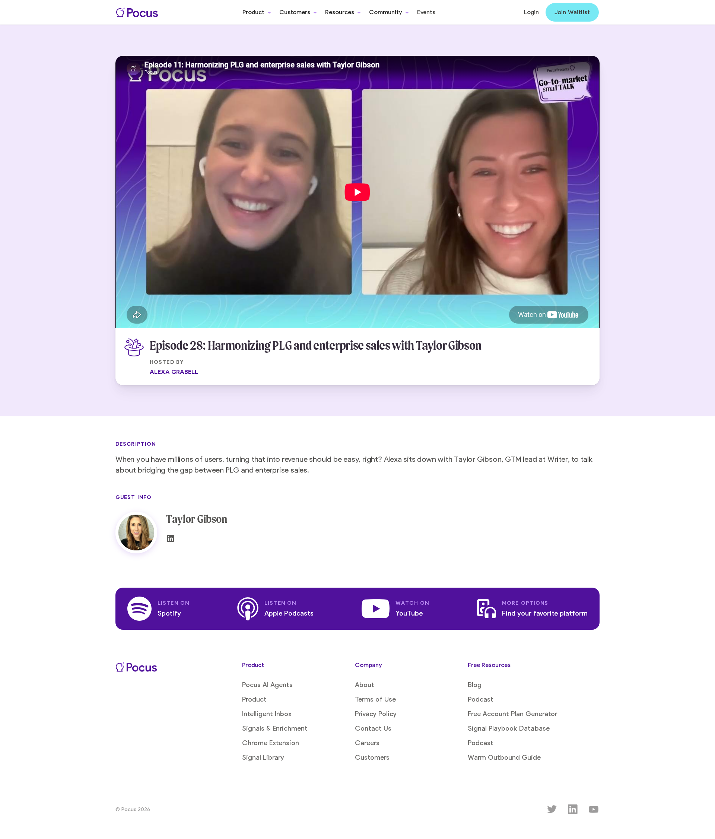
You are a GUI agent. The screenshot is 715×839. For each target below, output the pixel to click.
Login (531, 12)
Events (426, 12)
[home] (137, 12)
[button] (257, 12)
